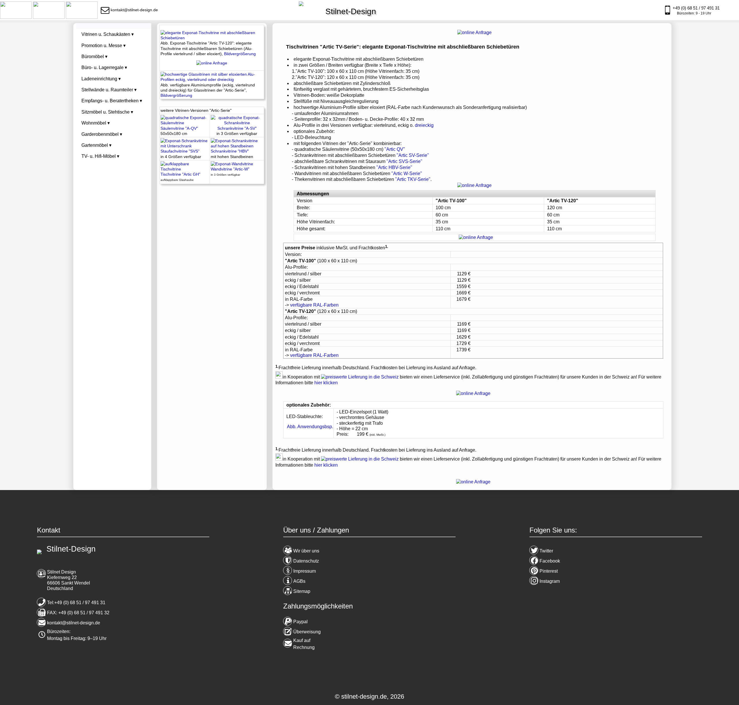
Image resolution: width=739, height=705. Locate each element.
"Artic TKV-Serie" (412, 179)
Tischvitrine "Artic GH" (180, 174)
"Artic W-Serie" (406, 173)
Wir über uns (306, 550)
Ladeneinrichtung (101, 78)
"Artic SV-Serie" (413, 155)
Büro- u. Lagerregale (104, 67)
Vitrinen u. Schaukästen (107, 34)
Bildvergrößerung (240, 53)
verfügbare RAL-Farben (314, 305)
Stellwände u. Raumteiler (109, 89)
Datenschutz (306, 561)
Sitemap (301, 591)
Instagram (550, 581)
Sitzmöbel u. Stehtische (107, 112)
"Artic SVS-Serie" (404, 161)
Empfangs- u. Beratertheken (111, 100)
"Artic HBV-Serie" (394, 167)
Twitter (546, 550)
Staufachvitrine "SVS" (180, 151)
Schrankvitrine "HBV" (230, 151)
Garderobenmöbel (101, 134)
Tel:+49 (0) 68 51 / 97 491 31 (76, 602)
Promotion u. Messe (103, 45)
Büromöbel (94, 56)
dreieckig (424, 125)
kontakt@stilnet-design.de (73, 622)
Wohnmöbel (95, 122)
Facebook (550, 561)
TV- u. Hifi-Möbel (100, 156)
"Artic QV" (395, 149)
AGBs (299, 581)
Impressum (304, 571)
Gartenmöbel (96, 145)
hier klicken (326, 382)
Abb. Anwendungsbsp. (310, 426)
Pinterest (549, 571)
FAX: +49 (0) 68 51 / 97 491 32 (78, 612)
